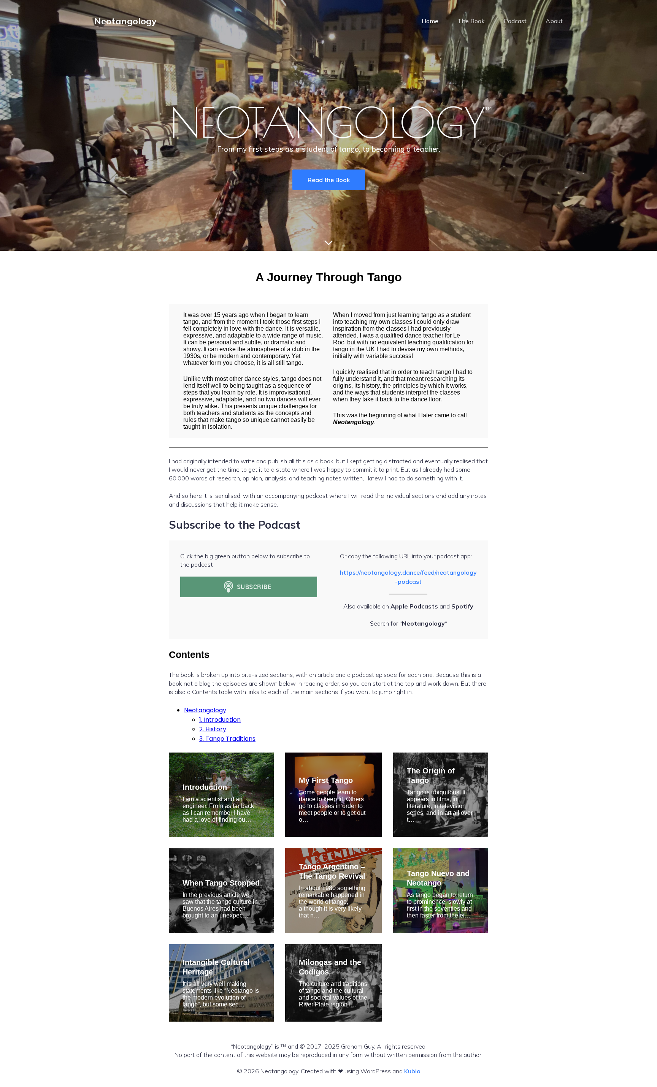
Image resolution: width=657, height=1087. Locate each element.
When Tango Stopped (221, 883)
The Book (471, 21)
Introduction (204, 787)
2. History (212, 729)
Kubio (412, 1071)
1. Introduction (220, 719)
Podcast (515, 21)
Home (430, 21)
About (554, 21)
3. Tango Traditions (227, 738)
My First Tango (326, 780)
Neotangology (205, 710)
